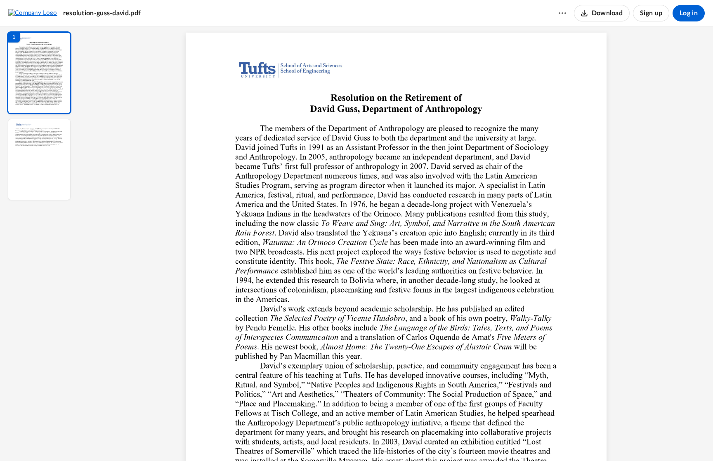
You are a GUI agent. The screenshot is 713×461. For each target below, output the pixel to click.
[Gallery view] (457, 440)
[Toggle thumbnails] (320, 440)
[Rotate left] (441, 440)
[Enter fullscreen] (472, 440)
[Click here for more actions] (562, 13)
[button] (39, 73)
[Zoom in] (425, 441)
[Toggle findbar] (335, 440)
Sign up (651, 13)
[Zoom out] (397, 441)
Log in (689, 13)
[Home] (32, 13)
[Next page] (380, 441)
